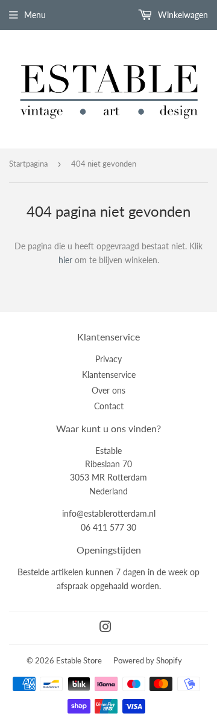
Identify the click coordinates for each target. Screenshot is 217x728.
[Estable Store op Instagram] (105, 628)
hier (65, 260)
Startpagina (28, 163)
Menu (35, 15)
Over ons (108, 390)
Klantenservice (109, 374)
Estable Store (79, 660)
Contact (109, 406)
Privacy (108, 359)
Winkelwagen (182, 15)
